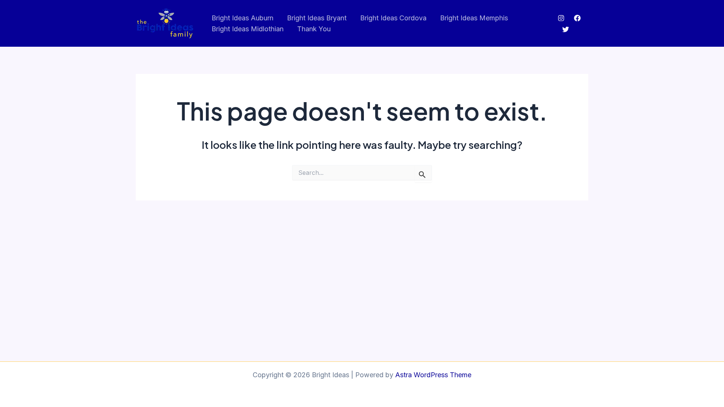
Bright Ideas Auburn (242, 18)
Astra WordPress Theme (433, 375)
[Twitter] (565, 29)
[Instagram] (561, 18)
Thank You (314, 29)
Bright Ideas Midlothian (248, 29)
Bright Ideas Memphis (474, 18)
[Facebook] (577, 18)
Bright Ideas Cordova (393, 18)
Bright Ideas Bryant (317, 18)
